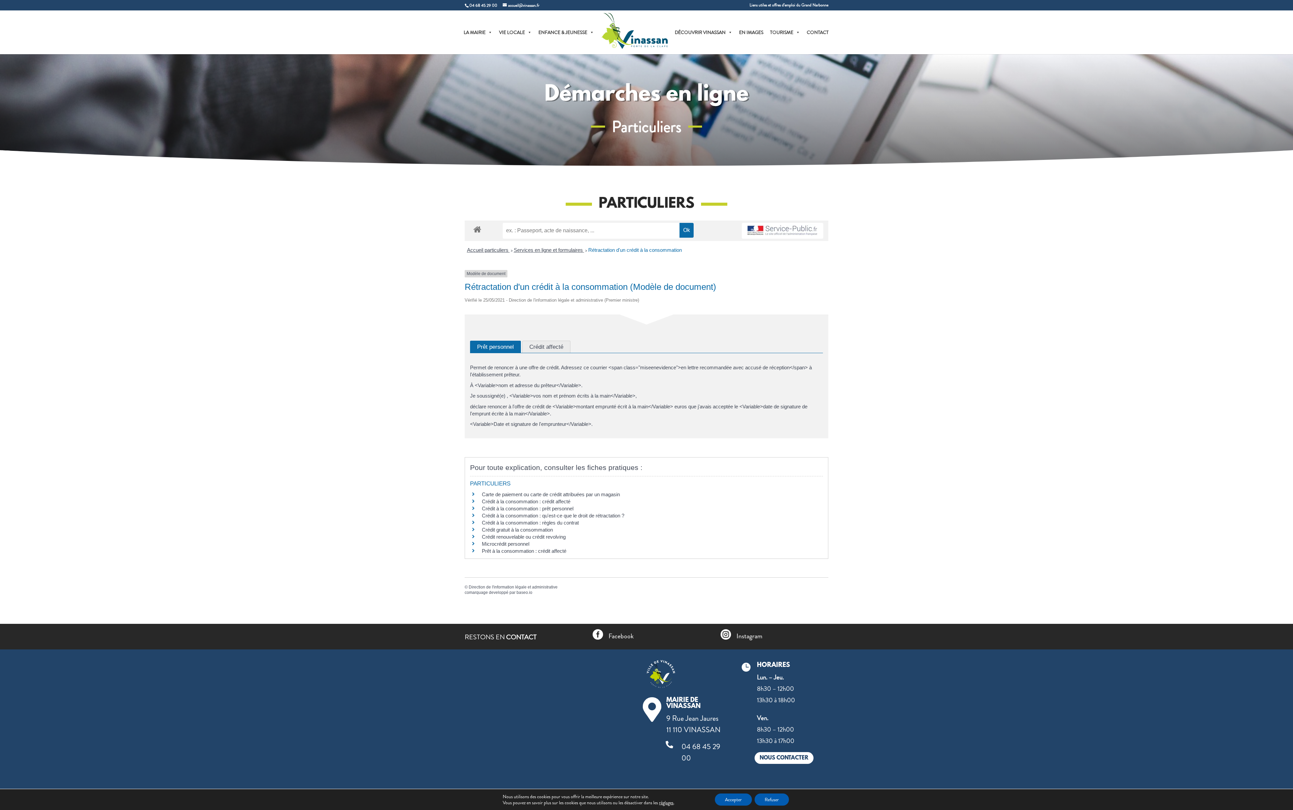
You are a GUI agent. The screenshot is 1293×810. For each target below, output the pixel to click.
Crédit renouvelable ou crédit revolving (524, 537)
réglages (666, 803)
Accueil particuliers (488, 250)
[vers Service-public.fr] (782, 231)
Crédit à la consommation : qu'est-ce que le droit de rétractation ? (553, 515)
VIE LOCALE (512, 32)
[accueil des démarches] (477, 229)
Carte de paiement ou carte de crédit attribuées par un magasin (551, 494)
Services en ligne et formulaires (549, 250)
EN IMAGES (751, 32)
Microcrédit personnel (505, 544)
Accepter (733, 799)
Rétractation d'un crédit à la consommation (635, 250)
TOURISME (781, 32)
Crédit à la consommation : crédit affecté (526, 501)
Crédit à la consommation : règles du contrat (531, 523)
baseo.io (524, 592)
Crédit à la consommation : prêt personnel (527, 508)
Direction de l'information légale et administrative (513, 587)
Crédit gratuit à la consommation (517, 530)
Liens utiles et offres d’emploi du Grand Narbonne (789, 5)
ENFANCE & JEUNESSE (562, 32)
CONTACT (818, 32)
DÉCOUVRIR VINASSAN (700, 32)
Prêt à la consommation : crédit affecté (524, 551)
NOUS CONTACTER (784, 758)
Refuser (772, 799)
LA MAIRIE (475, 32)
